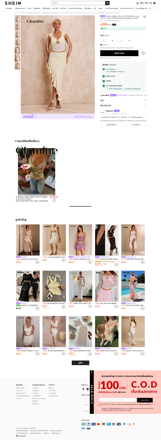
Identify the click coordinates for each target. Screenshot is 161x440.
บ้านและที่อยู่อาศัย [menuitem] (141, 8)
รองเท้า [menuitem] (100, 8)
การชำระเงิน (52, 390)
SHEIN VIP (35, 404)
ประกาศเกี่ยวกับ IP (35, 433)
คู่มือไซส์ (34, 401)
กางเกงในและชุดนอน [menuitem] (111, 8)
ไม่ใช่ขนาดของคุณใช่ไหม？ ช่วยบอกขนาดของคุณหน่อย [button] (116, 48)
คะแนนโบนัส (52, 393)
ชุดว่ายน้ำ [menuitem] (55, 8)
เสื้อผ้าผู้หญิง (37, 13)
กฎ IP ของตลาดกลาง (22, 433)
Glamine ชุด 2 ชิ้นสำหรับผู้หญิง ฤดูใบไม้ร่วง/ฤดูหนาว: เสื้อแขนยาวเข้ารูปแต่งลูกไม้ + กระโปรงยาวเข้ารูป (28, 259)
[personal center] (137, 3)
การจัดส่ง (35, 388)
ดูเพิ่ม (81, 363)
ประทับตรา (46, 433)
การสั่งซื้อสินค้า (36, 396)
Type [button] (106, 35)
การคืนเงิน (35, 393)
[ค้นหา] (107, 3)
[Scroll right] (154, 8)
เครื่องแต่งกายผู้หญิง (26, 13)
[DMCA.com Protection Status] (88, 428)
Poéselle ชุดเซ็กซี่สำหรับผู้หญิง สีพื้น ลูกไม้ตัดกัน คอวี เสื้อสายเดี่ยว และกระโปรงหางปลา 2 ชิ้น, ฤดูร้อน (107, 259)
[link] (142, 3)
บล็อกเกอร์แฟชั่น (20, 393)
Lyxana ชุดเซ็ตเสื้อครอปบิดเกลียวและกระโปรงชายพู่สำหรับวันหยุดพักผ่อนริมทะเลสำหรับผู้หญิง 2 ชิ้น (54, 257)
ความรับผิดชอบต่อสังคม (23, 396)
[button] (150, 3)
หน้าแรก (17, 13)
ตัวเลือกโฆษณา (56, 433)
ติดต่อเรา (51, 388)
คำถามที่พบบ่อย (53, 396)
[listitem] (28, 245)
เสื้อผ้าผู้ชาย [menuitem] (88, 8)
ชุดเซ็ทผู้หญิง (45, 13)
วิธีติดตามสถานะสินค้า (38, 398)
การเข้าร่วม (19, 390)
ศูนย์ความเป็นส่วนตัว (22, 430)
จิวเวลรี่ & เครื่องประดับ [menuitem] (75, 8)
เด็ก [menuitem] (95, 8)
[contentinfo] (114, 424)
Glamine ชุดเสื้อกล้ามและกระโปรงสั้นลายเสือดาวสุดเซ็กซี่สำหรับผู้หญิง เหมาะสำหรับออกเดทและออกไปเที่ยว (80, 259)
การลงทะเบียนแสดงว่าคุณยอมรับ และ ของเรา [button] (126, 405)
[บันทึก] (143, 53)
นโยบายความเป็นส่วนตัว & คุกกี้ (39, 430)
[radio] (103, 40)
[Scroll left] (152, 8)
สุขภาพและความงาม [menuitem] (126, 8)
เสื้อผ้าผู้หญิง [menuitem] (46, 8)
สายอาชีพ (18, 398)
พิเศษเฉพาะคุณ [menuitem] (20, 8)
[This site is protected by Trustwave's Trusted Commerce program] (83, 428)
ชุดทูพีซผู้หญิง (54, 13)
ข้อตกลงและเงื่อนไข (56, 430)
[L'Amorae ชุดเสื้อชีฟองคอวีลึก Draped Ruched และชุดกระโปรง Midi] (54, 331)
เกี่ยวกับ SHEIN (20, 388)
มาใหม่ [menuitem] (29, 8)
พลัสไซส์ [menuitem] (63, 8)
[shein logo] (13, 3)
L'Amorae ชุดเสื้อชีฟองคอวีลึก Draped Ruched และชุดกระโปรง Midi (54, 351)
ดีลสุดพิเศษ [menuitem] (37, 8)
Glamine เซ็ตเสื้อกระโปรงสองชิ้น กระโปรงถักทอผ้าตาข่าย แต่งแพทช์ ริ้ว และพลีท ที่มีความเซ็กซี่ (28, 351)
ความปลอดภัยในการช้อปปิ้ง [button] (114, 86)
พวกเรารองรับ (85, 420)
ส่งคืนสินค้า (35, 390)
